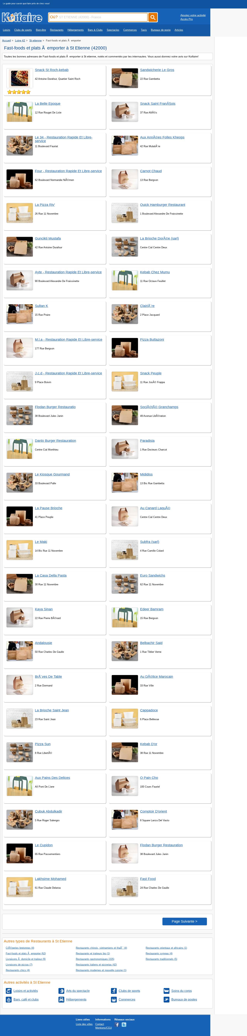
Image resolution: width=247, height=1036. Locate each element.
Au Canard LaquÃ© (155, 508)
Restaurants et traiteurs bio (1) (93, 953)
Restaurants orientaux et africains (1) (166, 947)
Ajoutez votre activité (193, 15)
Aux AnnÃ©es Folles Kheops (162, 137)
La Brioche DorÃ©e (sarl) (159, 238)
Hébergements (76, 30)
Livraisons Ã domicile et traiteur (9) (26, 959)
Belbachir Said (151, 643)
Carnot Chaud (151, 171)
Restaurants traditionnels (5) (161, 959)
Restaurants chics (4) (18, 970)
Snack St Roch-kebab (52, 70)
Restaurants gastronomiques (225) (95, 959)
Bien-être (41, 30)
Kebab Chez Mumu (155, 272)
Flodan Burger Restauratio (55, 407)
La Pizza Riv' (45, 205)
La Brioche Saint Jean (52, 710)
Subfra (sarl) (149, 542)
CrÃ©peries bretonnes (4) (20, 947)
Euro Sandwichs (152, 575)
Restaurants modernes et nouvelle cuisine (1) (101, 970)
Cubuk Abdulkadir (48, 811)
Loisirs (6, 30)
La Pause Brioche (48, 508)
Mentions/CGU (103, 1027)
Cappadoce (149, 710)
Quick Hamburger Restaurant (162, 205)
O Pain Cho (149, 778)
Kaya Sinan (44, 609)
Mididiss (146, 474)
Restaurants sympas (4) (159, 953)
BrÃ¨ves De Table (48, 677)
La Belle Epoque (47, 104)
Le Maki (41, 542)
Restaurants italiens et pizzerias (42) (96, 964)
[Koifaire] (22, 21)
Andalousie (43, 643)
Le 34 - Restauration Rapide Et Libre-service (63, 139)
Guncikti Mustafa (48, 238)
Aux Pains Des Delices (52, 778)
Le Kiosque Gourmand (52, 474)
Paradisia (147, 441)
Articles (179, 30)
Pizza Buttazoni (152, 339)
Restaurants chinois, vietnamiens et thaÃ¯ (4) (101, 947)
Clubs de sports (23, 30)
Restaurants (56, 30)
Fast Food (148, 879)
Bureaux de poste (161, 30)
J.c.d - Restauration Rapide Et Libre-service (68, 373)
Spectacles (113, 30)
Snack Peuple (151, 373)
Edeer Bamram (151, 609)
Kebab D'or (148, 744)
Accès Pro (186, 19)
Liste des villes (84, 1024)
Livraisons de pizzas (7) (19, 964)
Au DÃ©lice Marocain (156, 677)
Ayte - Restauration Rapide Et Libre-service (68, 272)
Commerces (130, 30)
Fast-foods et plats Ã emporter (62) (26, 953)
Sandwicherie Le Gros (157, 70)
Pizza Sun (43, 744)
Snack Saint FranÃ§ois (157, 104)
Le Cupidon (44, 845)
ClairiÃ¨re (147, 306)
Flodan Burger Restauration (161, 845)
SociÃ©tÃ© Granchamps (159, 407)
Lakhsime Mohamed (50, 879)
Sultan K (41, 306)
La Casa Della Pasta (51, 575)
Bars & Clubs (95, 30)
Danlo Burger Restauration (55, 441)
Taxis (144, 30)
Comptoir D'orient (153, 811)
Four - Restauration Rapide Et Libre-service (68, 171)
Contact (99, 1024)
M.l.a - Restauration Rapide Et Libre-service (68, 339)
